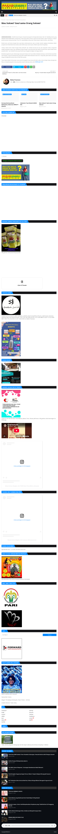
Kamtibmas (32, 716)
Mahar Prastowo (6, 26)
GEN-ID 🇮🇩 (4, 720)
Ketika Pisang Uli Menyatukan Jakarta (17, 761)
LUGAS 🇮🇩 (31, 718)
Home (55, 832)
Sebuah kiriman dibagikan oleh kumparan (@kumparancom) (22, 540)
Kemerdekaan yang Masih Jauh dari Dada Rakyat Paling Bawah (24, 798)
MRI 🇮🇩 (30, 720)
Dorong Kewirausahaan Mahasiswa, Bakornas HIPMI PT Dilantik (10, 104)
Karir (3, 718)
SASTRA (3, 722)
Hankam (31, 714)
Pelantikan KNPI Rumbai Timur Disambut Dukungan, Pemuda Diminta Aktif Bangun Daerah (31, 754)
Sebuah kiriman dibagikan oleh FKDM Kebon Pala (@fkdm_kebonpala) (22, 486)
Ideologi (31, 710)
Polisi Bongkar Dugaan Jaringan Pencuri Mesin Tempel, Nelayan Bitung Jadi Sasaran (29, 774)
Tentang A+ (4, 710)
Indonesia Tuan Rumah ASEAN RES (28, 103)
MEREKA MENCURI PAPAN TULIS (16, 817)
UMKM (3, 716)
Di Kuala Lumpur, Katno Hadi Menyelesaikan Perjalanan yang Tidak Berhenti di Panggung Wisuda (31, 805)
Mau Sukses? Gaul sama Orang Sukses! (47, 103)
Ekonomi (31, 712)
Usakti (7, 19)
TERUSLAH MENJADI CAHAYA (20, 15)
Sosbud (3, 714)
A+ (9, 832)
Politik (3, 712)
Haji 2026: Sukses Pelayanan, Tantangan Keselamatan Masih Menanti (25, 767)
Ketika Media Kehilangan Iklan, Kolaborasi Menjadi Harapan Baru (24, 811)
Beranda (3, 19)
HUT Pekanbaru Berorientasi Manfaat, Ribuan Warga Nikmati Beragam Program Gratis (30, 780)
